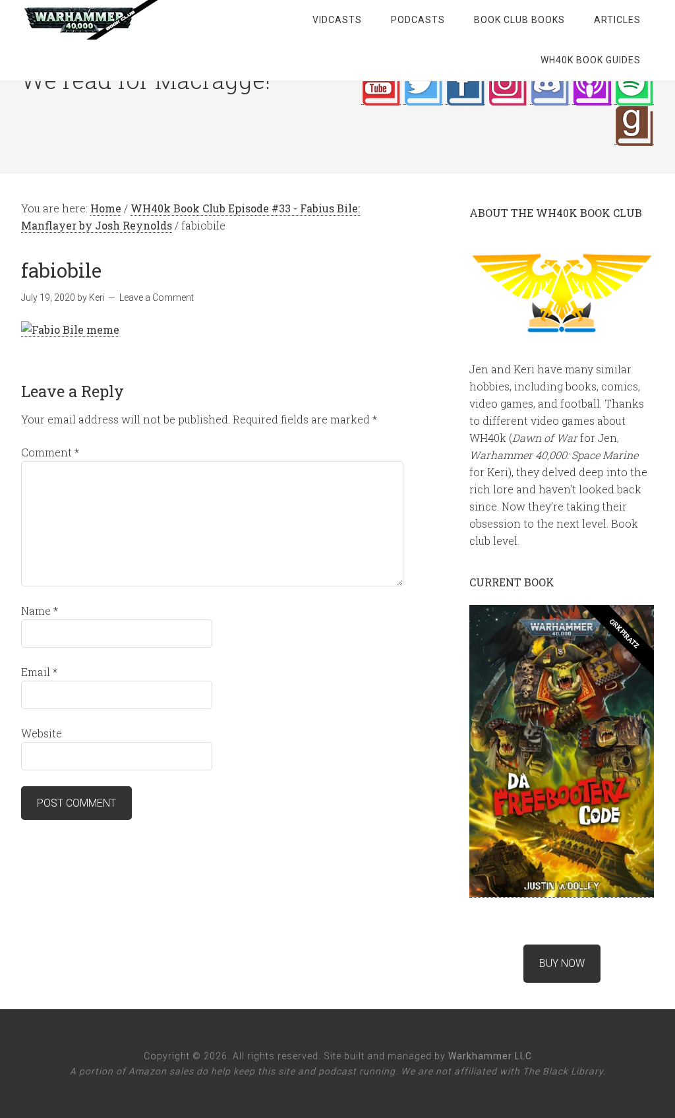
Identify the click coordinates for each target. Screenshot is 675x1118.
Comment (50, 452)
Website (41, 733)
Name (39, 610)
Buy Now (562, 963)
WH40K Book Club (126, 20)
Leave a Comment (156, 297)
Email (39, 672)
